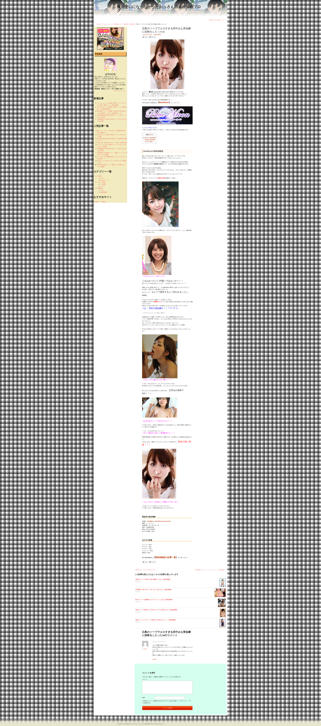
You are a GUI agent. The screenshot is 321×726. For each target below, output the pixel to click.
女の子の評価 (148, 141)
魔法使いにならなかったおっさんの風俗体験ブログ (140, 723)
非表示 (151, 134)
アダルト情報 (101, 182)
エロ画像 (103, 184)
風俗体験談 (158, 34)
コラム (102, 178)
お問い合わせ (214, 20)
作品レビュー (104, 180)
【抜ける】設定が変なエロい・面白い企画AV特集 (112, 142)
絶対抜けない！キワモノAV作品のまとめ (145, 569)
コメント (144, 679)
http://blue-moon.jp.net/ (162, 521)
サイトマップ (222, 20)
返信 (155, 659)
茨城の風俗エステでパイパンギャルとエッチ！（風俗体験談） (210, 569)
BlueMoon (150, 521)
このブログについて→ (119, 90)
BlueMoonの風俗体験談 (149, 137)
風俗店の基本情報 (150, 139)
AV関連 (99, 176)
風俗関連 (99, 188)
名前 (143, 697)
